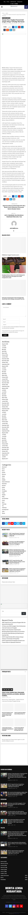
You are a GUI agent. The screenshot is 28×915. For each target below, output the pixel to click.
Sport (3, 502)
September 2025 (5, 364)
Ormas (3, 489)
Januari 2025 (5, 379)
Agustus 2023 (5, 410)
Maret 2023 (4, 419)
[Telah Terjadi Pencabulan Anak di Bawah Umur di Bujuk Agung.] (20, 707)
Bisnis (3, 470)
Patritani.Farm (16, 913)
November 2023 (5, 405)
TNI (2, 505)
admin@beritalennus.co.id (16, 902)
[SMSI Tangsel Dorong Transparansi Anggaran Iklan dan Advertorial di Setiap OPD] (5, 535)
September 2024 (5, 386)
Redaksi (3, 494)
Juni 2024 (4, 392)
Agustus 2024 (5, 388)
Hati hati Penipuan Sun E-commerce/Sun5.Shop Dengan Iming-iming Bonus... (7, 714)
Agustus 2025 (5, 366)
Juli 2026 (4, 345)
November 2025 (5, 360)
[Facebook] (6, 906)
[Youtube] (21, 906)
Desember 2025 (5, 358)
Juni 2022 (4, 436)
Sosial (3, 500)
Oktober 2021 (5, 451)
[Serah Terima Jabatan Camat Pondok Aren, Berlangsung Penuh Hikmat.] (20, 722)
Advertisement (13, 1)
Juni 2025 (4, 369)
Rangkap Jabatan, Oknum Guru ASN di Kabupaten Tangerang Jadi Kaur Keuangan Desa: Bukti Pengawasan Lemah (13, 276)
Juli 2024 (4, 390)
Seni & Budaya (5, 498)
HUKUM (3, 480)
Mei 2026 (4, 349)
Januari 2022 (5, 445)
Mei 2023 (4, 416)
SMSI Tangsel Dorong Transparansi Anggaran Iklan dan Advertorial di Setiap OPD (17, 535)
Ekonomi (4, 474)
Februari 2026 (5, 355)
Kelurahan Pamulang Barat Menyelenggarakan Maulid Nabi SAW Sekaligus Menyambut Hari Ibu (13, 298)
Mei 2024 (4, 393)
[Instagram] (14, 906)
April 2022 (4, 440)
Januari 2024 (5, 401)
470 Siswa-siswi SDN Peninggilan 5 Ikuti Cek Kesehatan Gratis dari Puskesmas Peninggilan (17, 543)
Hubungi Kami (19, 1)
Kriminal (4, 485)
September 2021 (5, 453)
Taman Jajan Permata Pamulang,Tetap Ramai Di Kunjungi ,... (7, 729)
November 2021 (5, 449)
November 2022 (5, 427)
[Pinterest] (17, 906)
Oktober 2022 (5, 429)
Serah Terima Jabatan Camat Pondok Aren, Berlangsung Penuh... (19, 729)
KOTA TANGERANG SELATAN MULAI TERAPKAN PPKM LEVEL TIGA (14, 216)
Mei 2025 (4, 371)
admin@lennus (6, 23)
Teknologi (4, 504)
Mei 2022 (4, 438)
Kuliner (3, 487)
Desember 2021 (5, 447)
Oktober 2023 (5, 406)
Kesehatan (4, 483)
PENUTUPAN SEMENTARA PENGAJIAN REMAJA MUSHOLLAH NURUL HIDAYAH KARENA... (13, 694)
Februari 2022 (5, 443)
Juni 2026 (4, 347)
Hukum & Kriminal (6, 481)
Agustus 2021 (5, 455)
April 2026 (4, 351)
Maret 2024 (4, 397)
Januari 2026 (5, 356)
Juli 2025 (4, 368)
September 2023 (5, 408)
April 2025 (4, 373)
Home (3, 478)
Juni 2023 (4, 414)
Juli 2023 (4, 412)
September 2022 (5, 430)
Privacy (8, 1)
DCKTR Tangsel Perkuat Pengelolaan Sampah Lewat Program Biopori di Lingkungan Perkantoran (17, 570)
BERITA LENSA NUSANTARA (14, 890)
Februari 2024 (5, 399)
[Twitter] (10, 906)
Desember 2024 (5, 381)
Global (3, 476)
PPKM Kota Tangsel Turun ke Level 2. (10, 255)
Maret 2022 (4, 442)
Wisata (3, 513)
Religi (3, 496)
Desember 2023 (5, 403)
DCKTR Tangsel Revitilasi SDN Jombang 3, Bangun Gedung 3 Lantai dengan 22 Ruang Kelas (17, 562)
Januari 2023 (5, 423)
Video (3, 511)
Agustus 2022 (5, 432)
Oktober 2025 (5, 362)
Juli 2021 (4, 456)
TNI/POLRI (4, 507)
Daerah (3, 472)
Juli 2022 (4, 434)
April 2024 (4, 395)
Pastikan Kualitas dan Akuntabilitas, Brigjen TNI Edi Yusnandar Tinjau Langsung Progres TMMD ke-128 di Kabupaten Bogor (17, 813)
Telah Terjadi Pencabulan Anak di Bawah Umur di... (19, 713)
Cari (3, 611)
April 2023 (4, 418)
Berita (3, 468)
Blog (4, 1)
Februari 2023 (5, 421)
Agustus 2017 (5, 458)
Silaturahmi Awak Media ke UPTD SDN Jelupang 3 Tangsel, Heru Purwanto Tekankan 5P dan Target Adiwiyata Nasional (16, 821)
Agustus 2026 (5, 344)
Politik (3, 492)
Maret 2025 (4, 375)
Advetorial (4, 467)
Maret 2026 (4, 353)
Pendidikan (4, 491)
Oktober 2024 (5, 384)
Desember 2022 (5, 425)
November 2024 (5, 382)
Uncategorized (5, 509)
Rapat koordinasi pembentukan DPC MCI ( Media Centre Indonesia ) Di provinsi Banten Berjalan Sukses (14, 207)
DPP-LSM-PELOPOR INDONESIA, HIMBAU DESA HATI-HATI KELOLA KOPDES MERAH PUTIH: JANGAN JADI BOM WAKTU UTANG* (17, 794)
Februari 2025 (5, 377)
